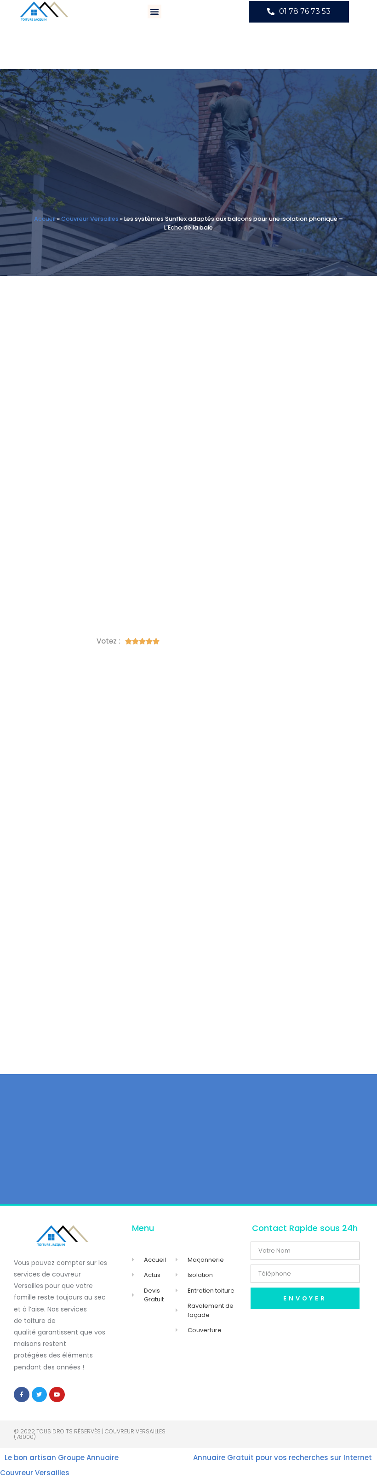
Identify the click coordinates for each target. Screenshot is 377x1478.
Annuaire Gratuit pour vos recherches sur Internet (282, 1457)
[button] (154, 11)
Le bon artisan (30, 1457)
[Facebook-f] (21, 1395)
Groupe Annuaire (88, 1457)
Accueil (45, 219)
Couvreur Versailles (90, 219)
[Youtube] (57, 1395)
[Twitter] (39, 1395)
